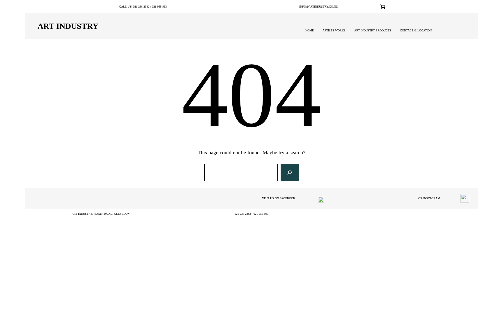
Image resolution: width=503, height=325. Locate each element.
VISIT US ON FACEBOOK (278, 198)
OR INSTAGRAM (429, 198)
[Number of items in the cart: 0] (382, 6)
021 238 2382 (141, 6)
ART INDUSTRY (68, 26)
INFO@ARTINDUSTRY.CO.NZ (318, 6)
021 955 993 (159, 6)
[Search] (290, 172)
